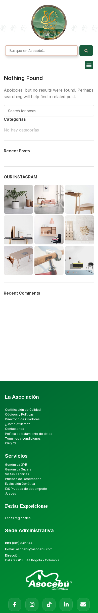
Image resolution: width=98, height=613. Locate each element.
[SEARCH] (88, 110)
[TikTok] (49, 604)
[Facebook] (14, 604)
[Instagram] (31, 604)
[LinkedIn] (66, 604)
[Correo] (83, 604)
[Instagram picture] (18, 199)
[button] (89, 65)
